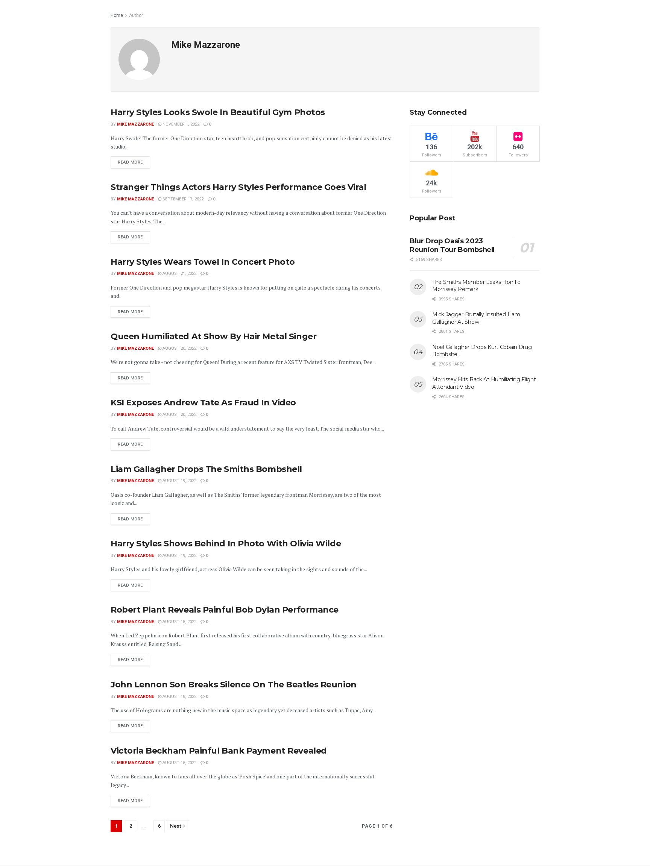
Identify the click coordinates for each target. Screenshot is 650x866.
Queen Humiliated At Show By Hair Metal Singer (213, 336)
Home (117, 15)
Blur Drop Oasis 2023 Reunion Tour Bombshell (452, 245)
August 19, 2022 (178, 480)
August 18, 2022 (178, 621)
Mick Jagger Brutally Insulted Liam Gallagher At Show (476, 318)
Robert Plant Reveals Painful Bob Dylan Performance (225, 610)
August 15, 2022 (178, 762)
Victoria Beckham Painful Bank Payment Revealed (219, 751)
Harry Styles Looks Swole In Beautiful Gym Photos (218, 112)
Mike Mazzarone (135, 124)
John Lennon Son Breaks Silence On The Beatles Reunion (234, 684)
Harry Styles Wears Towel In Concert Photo (203, 262)
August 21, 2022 (178, 273)
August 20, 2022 (178, 348)
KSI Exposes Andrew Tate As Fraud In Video (203, 402)
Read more (130, 162)
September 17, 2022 (182, 199)
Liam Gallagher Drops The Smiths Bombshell (206, 469)
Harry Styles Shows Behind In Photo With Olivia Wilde (226, 543)
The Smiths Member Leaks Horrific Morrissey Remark (476, 286)
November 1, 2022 (180, 124)
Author (136, 15)
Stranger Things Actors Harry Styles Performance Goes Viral (238, 187)
